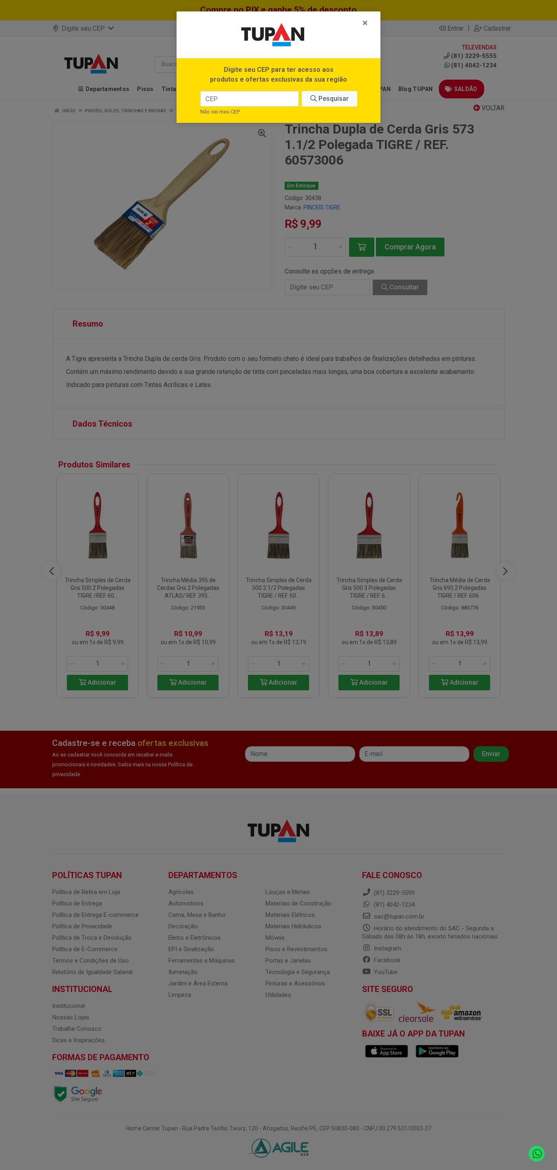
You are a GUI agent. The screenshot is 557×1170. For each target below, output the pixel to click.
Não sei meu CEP (220, 112)
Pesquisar (333, 98)
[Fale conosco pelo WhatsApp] (537, 1154)
